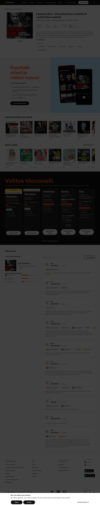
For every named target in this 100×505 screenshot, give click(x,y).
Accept (29, 502)
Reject (17, 502)
